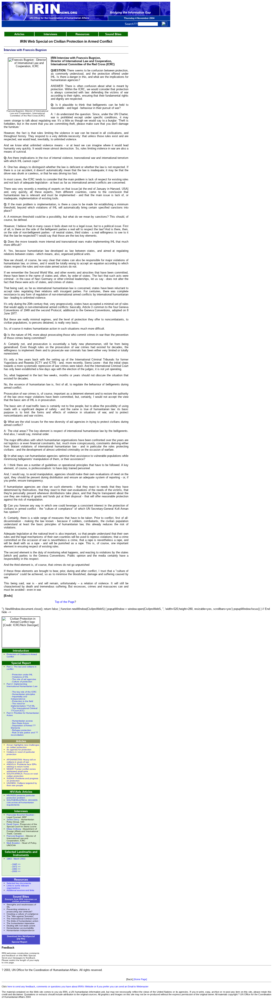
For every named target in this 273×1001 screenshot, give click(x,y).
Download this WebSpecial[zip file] (21, 937)
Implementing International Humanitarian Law (22, 685)
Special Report (20, 942)
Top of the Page (64, 601)
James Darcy (13, 819)
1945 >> (16, 864)
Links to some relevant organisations (18, 886)
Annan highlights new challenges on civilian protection (23, 746)
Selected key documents (19, 883)
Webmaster (142, 986)
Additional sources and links (20, 890)
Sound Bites (113, 34)
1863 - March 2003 (16, 859)
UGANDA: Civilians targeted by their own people (22, 784)
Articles (19, 34)
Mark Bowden (13, 843)
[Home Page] (140, 979)
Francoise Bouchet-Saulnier (20, 815)
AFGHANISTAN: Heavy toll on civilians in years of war (21, 760)
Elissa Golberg (14, 829)
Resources (82, 34)
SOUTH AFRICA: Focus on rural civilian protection (22, 774)
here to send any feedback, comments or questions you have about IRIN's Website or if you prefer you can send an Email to (71, 986)
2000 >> (16, 871)
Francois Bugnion (15, 836)
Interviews (50, 34)
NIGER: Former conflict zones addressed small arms (21, 770)
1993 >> (16, 869)
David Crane (13, 824)
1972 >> (16, 866)
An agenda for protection (19, 749)
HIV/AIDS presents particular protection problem (21, 796)
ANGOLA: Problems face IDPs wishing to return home (21, 765)
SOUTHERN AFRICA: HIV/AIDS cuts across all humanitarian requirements (22, 802)
